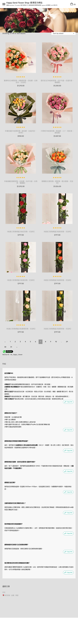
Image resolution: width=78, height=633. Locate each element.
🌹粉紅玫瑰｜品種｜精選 (10, 595)
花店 (3, 592)
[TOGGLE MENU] (3, 4)
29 (67, 342)
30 (5, 347)
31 (11, 347)
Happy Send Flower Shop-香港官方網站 (24, 3)
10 (56, 342)
